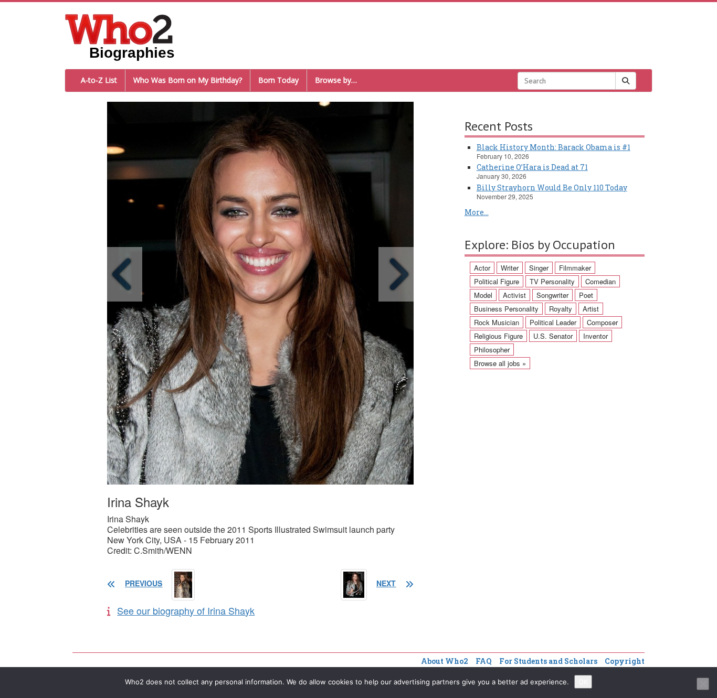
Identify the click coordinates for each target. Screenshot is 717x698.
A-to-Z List (99, 80)
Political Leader (553, 322)
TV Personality (552, 281)
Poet (586, 295)
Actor (482, 268)
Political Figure (496, 281)
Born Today (278, 80)
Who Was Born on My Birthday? (187, 80)
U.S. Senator (553, 336)
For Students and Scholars (548, 661)
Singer (539, 268)
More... (477, 212)
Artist (591, 309)
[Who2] (119, 28)
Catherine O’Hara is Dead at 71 (532, 167)
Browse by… (336, 80)
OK (583, 682)
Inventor (595, 336)
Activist (514, 295)
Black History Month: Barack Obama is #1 (553, 147)
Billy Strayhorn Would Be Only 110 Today (552, 187)
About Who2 (444, 661)
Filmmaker (575, 268)
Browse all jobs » (500, 363)
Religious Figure (498, 336)
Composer (602, 322)
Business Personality (506, 309)
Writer (510, 268)
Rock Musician (496, 322)
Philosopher (492, 350)
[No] (703, 684)
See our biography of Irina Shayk (186, 610)
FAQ (484, 661)
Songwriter (552, 295)
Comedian (600, 281)
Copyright (625, 661)
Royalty (560, 309)
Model (483, 295)
